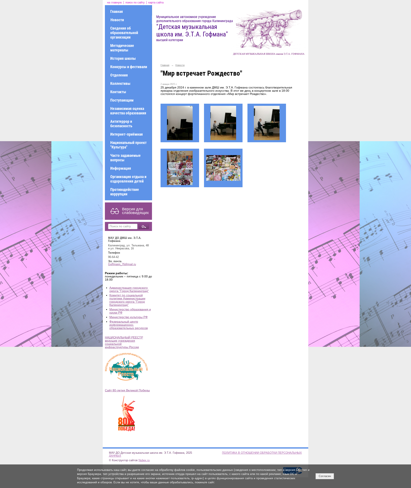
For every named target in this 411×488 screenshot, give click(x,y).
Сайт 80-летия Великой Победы (127, 390)
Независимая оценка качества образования (128, 110)
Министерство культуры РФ (128, 317)
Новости (117, 20)
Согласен (325, 476)
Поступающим (122, 100)
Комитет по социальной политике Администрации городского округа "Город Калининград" (127, 300)
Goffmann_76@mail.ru (122, 264)
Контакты (118, 92)
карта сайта (156, 2)
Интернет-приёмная (126, 134)
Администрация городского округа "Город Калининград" (129, 289)
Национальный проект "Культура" (128, 144)
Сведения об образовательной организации (124, 32)
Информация (120, 168)
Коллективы (120, 83)
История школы (123, 58)
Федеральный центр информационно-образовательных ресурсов (128, 325)
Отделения (119, 75)
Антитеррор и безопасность (121, 123)
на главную (114, 2)
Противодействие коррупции (124, 191)
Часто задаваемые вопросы (125, 157)
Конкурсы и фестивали (128, 66)
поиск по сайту (135, 2)
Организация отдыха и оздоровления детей (128, 178)
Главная (116, 11)
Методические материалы (122, 47)
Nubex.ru (144, 460)
